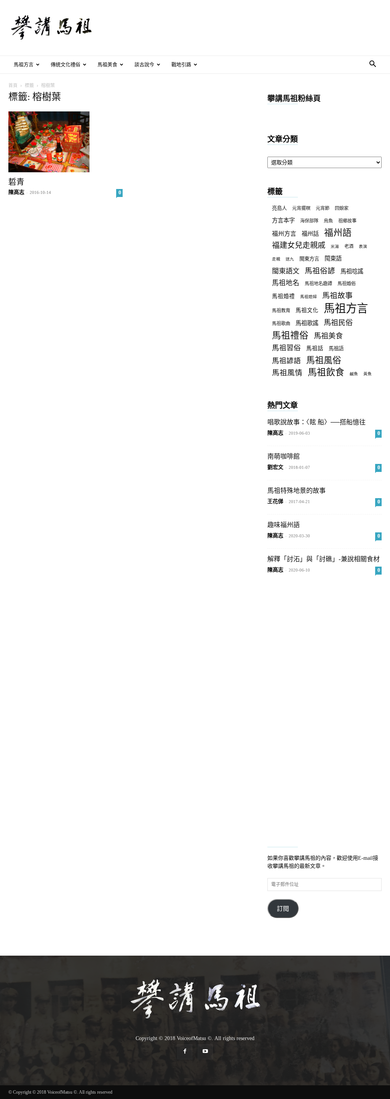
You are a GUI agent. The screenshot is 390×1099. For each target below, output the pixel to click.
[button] (372, 65)
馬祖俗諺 (320, 271)
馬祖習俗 (286, 348)
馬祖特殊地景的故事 (296, 490)
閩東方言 (309, 259)
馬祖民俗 (338, 323)
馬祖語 (336, 348)
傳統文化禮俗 (65, 64)
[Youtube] (205, 1051)
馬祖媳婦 (308, 297)
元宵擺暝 (301, 208)
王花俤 (275, 501)
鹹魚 (354, 374)
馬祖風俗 (323, 360)
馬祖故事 (337, 296)
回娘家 (341, 208)
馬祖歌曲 (281, 323)
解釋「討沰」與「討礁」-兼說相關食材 (323, 559)
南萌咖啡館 (283, 456)
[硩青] (65, 141)
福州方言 (284, 233)
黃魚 (367, 374)
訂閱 (283, 908)
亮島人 (279, 208)
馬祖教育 (281, 310)
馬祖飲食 (326, 372)
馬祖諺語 (286, 361)
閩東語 (333, 258)
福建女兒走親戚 (298, 245)
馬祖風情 (287, 373)
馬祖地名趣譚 (318, 283)
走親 (276, 259)
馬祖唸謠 (351, 271)
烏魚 (328, 221)
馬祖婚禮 (283, 296)
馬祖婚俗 (346, 283)
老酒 (348, 246)
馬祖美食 (107, 64)
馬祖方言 (24, 64)
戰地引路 (181, 64)
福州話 (310, 233)
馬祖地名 (285, 283)
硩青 (16, 181)
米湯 (335, 247)
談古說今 (144, 64)
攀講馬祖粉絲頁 (294, 98)
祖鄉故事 (347, 221)
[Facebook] (184, 1051)
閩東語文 (285, 271)
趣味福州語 (283, 525)
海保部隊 (309, 221)
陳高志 (16, 192)
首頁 (13, 85)
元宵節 (322, 208)
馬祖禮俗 (290, 336)
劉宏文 (275, 467)
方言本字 (283, 220)
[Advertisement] (243, 27)
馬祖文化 (307, 310)
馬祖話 (314, 348)
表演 (363, 247)
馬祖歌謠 (307, 323)
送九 (290, 259)
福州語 (338, 233)
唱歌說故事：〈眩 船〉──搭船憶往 (316, 422)
